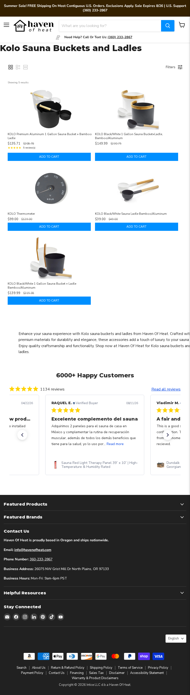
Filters (170, 67)
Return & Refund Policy (67, 667)
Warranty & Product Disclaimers (95, 678)
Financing (77, 672)
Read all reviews (166, 389)
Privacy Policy (158, 667)
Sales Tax (96, 672)
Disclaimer (117, 672)
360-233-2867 (41, 559)
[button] (11, 67)
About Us (39, 667)
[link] (94, 465)
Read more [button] (115, 444)
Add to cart (49, 157)
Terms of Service (130, 667)
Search (21, 667)
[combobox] (110, 25)
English (173, 638)
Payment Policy (32, 672)
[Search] (167, 25)
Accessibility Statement (147, 672)
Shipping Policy (101, 667)
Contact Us (57, 672)
